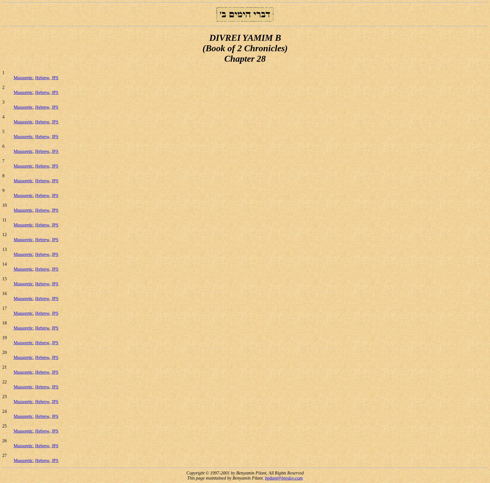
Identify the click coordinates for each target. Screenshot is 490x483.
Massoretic (23, 77)
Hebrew (42, 77)
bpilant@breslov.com (284, 478)
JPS (55, 77)
